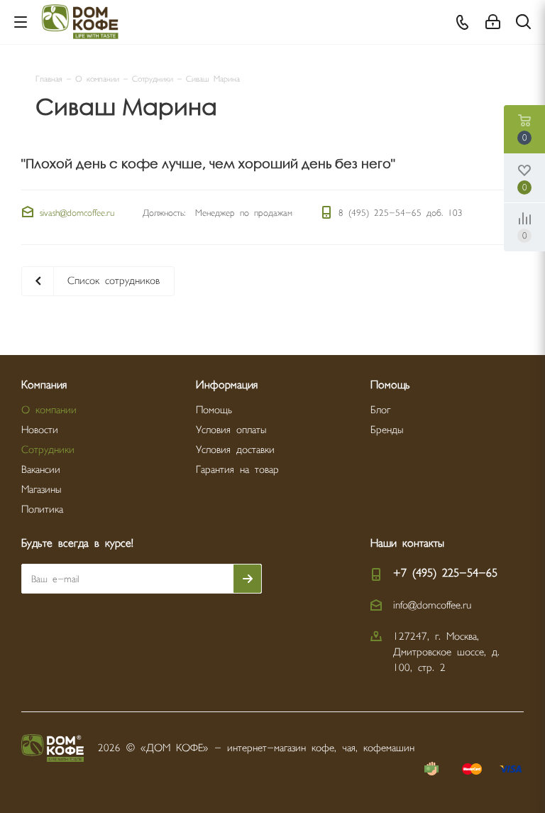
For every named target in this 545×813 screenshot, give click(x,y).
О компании (49, 410)
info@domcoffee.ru (432, 605)
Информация (227, 385)
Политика (42, 509)
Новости (39, 430)
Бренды (386, 430)
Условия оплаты (231, 430)
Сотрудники (48, 449)
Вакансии (40, 469)
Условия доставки (235, 449)
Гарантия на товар (237, 469)
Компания (44, 385)
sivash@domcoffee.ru (77, 213)
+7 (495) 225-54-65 (445, 573)
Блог (380, 410)
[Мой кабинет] (492, 22)
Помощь (214, 410)
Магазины (41, 489)
